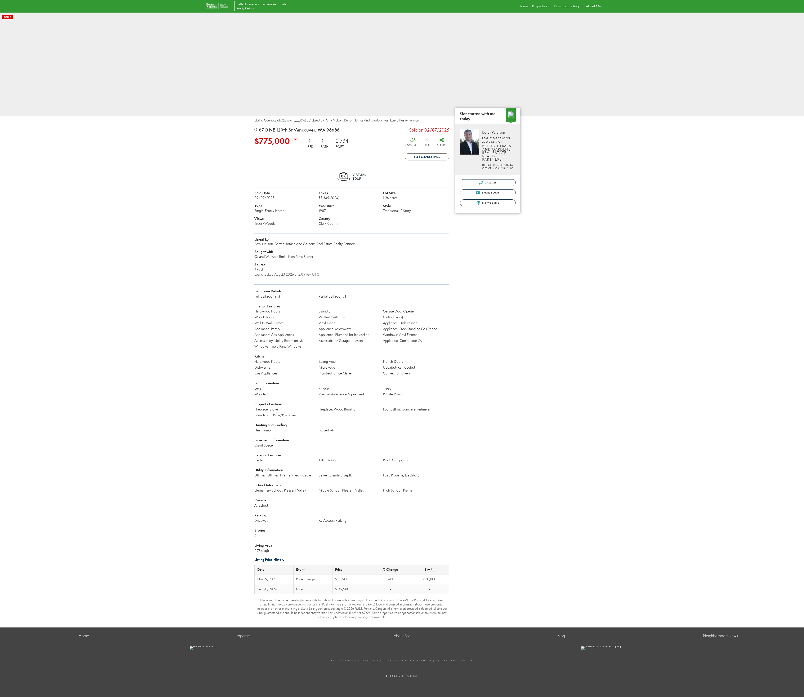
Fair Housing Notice (454, 661)
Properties (542, 8)
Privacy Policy (371, 661)
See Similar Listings (427, 156)
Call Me (490, 182)
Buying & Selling (568, 8)
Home (523, 6)
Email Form (490, 192)
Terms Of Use (342, 661)
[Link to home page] (219, 6)
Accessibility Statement (410, 661)
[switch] (412, 143)
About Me (593, 6)
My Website (490, 202)
